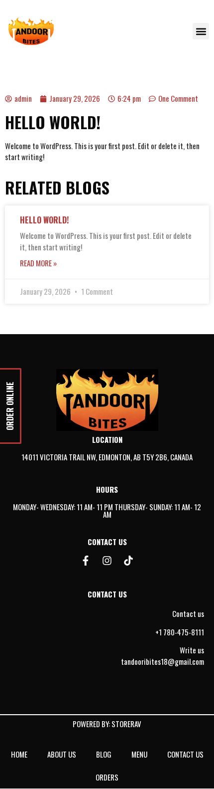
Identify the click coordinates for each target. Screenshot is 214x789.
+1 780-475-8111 (179, 631)
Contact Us (185, 754)
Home (19, 754)
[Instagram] (107, 561)
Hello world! (44, 220)
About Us (61, 754)
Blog (103, 754)
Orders (107, 777)
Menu (139, 754)
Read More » (38, 262)
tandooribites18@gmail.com (162, 661)
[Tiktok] (128, 561)
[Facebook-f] (86, 561)
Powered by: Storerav (107, 723)
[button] (201, 31)
